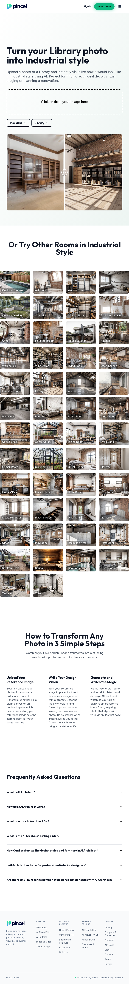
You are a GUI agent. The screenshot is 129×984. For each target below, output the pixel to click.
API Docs (109, 945)
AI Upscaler (64, 947)
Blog (107, 949)
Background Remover (65, 941)
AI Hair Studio (88, 939)
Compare (109, 940)
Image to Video (43, 941)
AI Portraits (41, 937)
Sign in (87, 6)
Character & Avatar (88, 946)
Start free (104, 6)
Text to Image (43, 946)
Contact (109, 954)
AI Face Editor (89, 930)
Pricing (108, 927)
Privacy (108, 964)
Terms (108, 959)
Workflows (41, 927)
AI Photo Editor (43, 932)
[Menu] (120, 6)
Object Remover (67, 930)
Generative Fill (66, 935)
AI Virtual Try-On (90, 935)
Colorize (63, 952)
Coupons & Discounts (110, 934)
